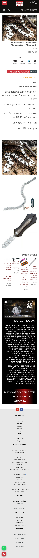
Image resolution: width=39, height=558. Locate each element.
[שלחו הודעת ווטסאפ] (4, 548)
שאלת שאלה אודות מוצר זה (28, 77)
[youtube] (17, 409)
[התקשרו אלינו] (4, 554)
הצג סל (35, 2)
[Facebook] (21, 409)
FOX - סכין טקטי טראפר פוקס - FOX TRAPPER (16, 265)
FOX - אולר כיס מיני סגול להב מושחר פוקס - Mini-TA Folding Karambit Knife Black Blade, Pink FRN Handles (24, 276)
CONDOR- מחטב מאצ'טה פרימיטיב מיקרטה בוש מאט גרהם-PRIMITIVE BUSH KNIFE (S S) (7, 272)
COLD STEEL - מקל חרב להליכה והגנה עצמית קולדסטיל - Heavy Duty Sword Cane (33, 273)
